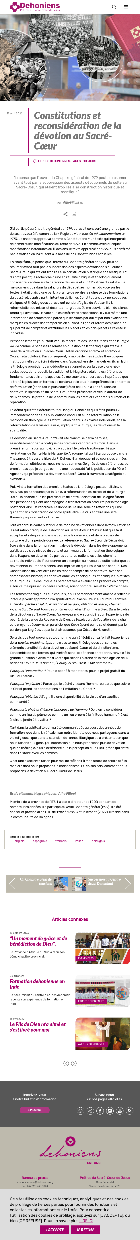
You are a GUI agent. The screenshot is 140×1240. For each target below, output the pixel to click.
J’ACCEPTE (55, 1229)
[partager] (65, 214)
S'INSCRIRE (34, 1110)
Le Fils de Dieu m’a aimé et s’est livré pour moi (38, 1027)
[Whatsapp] (80, 1111)
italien (79, 841)
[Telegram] (90, 1111)
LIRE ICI (86, 1220)
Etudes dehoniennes (54, 161)
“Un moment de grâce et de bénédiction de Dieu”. (38, 941)
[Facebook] (100, 1111)
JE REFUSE (85, 1229)
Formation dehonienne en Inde (37, 984)
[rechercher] (114, 7)
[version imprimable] (74, 214)
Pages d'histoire (84, 161)
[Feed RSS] (130, 1111)
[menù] (125, 7)
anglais (19, 841)
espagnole (40, 841)
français (61, 841)
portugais (98, 841)
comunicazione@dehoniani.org (35, 1182)
